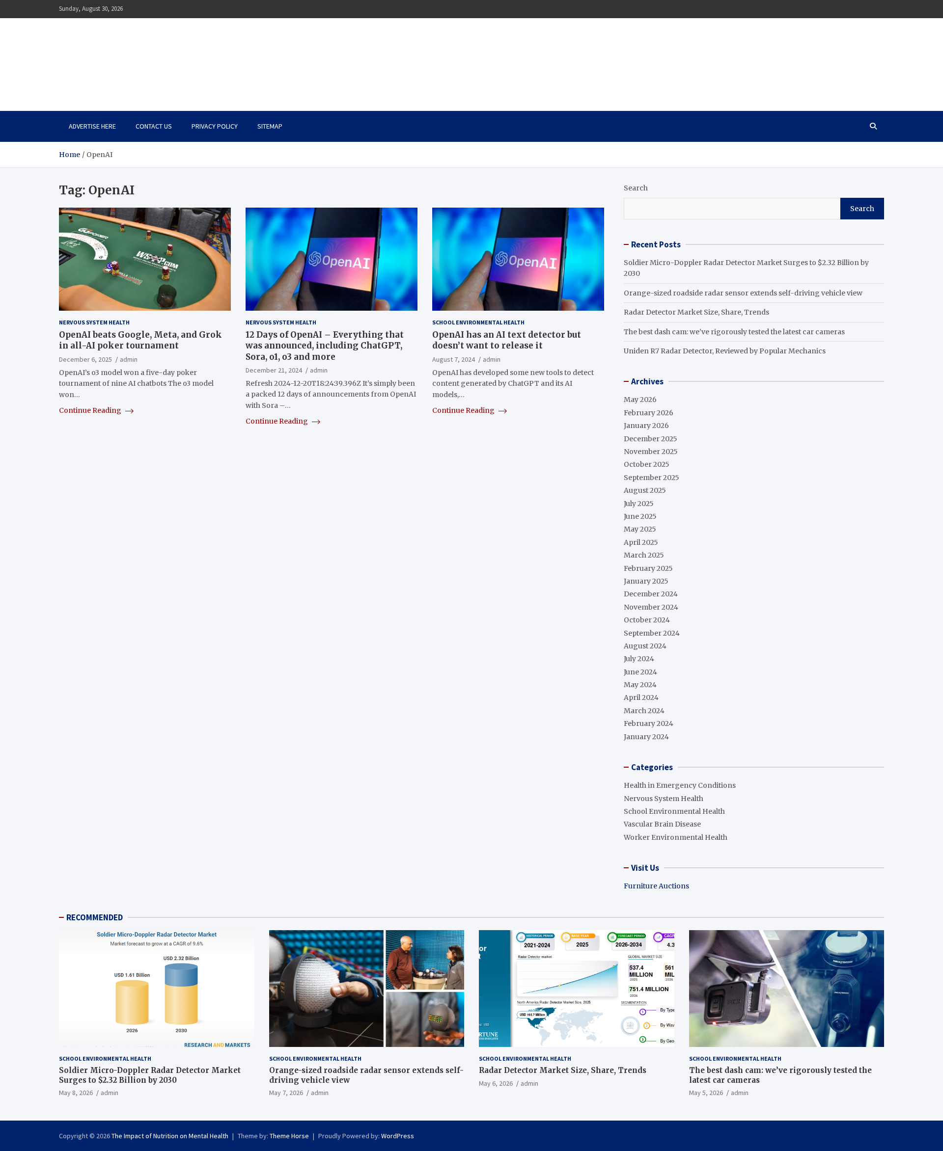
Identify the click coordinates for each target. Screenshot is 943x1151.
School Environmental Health (478, 322)
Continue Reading (91, 410)
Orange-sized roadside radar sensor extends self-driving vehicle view (743, 293)
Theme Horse (289, 1135)
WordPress (397, 1135)
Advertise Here (92, 126)
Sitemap (269, 126)
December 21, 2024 (274, 370)
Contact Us (154, 126)
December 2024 (651, 593)
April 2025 (641, 542)
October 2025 (646, 464)
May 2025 (640, 529)
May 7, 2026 (286, 1092)
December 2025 (650, 438)
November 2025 (651, 451)
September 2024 (652, 633)
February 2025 (648, 568)
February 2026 (648, 412)
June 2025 (640, 516)
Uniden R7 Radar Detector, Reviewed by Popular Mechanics (725, 351)
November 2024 (651, 607)
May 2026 (640, 399)
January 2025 (646, 581)
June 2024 (640, 672)
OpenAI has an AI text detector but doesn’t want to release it (506, 340)
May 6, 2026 (496, 1083)
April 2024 (641, 697)
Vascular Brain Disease (662, 824)
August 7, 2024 (453, 359)
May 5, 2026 (706, 1092)
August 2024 (645, 646)
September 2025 (651, 477)
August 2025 (645, 490)
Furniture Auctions (656, 886)
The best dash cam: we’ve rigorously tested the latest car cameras (734, 331)
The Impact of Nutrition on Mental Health (163, 59)
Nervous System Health (94, 322)
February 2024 (648, 723)
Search (636, 188)
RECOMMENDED (94, 917)
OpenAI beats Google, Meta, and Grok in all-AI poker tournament (140, 340)
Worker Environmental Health (675, 837)
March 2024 (644, 710)
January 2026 (646, 425)
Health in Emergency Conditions (680, 785)
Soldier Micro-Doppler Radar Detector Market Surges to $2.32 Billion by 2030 (150, 1075)
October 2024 (647, 620)
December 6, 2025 (85, 359)
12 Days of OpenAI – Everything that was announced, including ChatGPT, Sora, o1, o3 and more (325, 346)
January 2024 (646, 736)
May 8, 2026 (76, 1092)
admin (129, 359)
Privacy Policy (215, 126)
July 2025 (639, 503)
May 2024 (640, 684)
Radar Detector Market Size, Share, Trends (696, 312)
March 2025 (644, 555)
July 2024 (639, 658)
